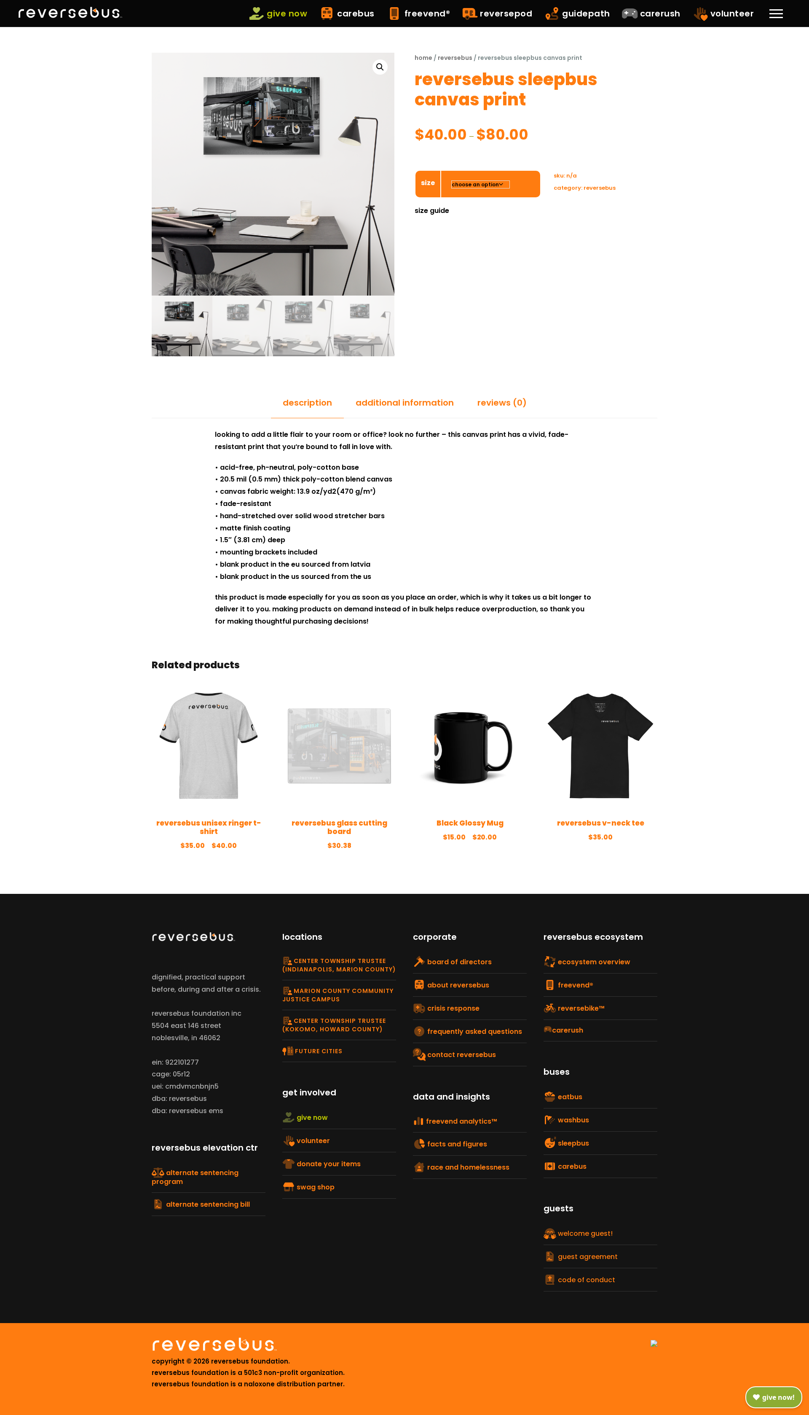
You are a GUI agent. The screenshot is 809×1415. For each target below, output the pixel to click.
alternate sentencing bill (207, 1204)
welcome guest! (584, 1233)
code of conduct (585, 1280)
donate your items (328, 1164)
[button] (380, 67)
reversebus (455, 58)
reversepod (505, 13)
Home (423, 58)
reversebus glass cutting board (339, 827)
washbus (572, 1120)
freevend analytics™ (460, 1121)
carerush (659, 13)
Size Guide (432, 210)
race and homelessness (467, 1167)
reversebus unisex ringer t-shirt (208, 827)
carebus (355, 13)
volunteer (731, 13)
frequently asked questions (474, 1031)
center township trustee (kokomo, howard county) (334, 1025)
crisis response (453, 1008)
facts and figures (456, 1144)
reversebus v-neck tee (600, 823)
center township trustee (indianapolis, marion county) (339, 965)
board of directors (459, 962)
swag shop (315, 1187)
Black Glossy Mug (470, 823)
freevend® (426, 13)
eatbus (569, 1097)
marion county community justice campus (338, 995)
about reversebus (457, 985)
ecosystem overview (593, 962)
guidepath (585, 13)
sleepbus (572, 1143)
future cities (318, 1051)
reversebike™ (580, 1008)
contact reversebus (461, 1055)
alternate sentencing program (195, 1177)
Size (428, 183)
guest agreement (587, 1257)
